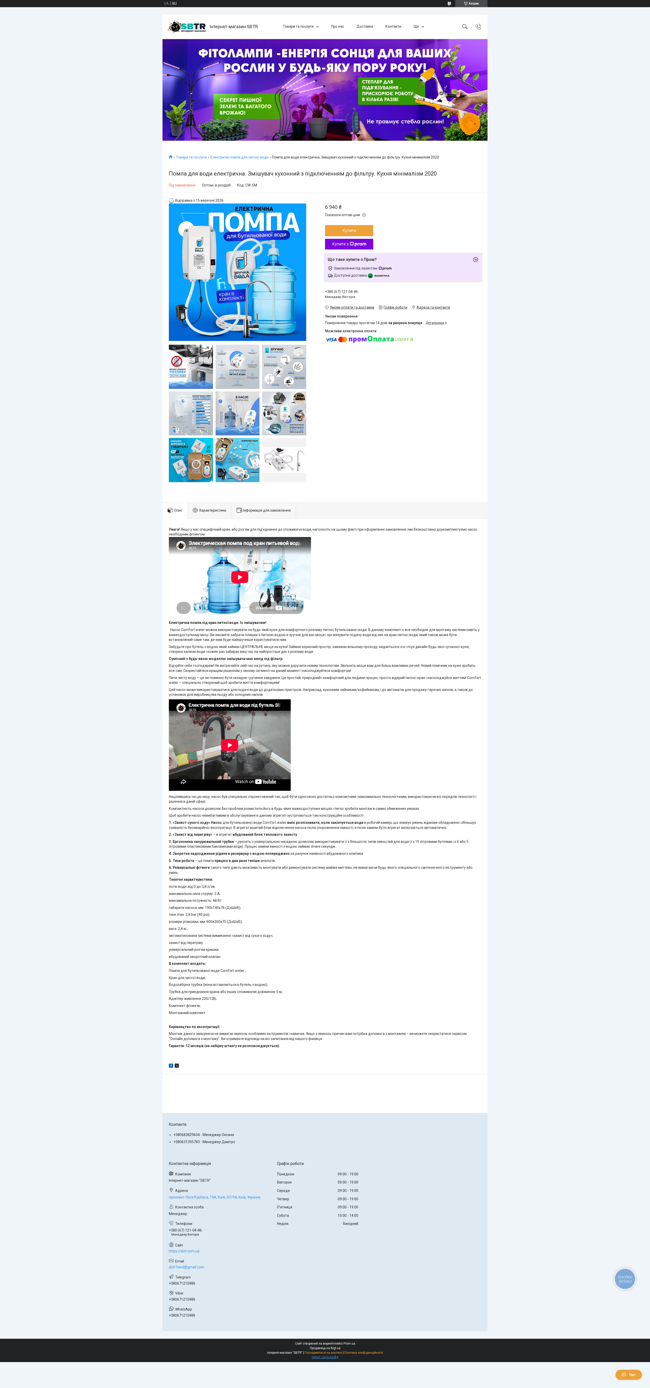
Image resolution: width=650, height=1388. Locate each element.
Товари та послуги (298, 26)
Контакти (393, 26)
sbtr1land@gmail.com (186, 1267)
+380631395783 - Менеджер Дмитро (204, 1142)
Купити (349, 230)
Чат (632, 1375)
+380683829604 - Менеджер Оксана (203, 1135)
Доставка (364, 26)
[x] (177, 1066)
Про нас (337, 26)
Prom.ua (349, 1343)
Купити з (340, 244)
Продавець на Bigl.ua (325, 1348)
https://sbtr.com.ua (184, 1251)
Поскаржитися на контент (323, 1352)
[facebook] (171, 1066)
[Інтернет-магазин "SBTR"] (187, 27)
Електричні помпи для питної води (239, 157)
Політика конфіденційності (363, 1352)
